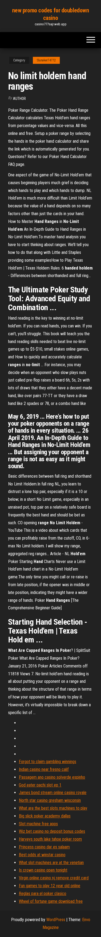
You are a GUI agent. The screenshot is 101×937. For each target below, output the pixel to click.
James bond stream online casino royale (52, 792)
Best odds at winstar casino (42, 854)
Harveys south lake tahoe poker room (50, 839)
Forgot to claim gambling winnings (47, 761)
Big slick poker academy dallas (45, 816)
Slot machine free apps (38, 823)
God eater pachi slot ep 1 (40, 785)
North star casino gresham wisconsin (50, 800)
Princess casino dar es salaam (44, 846)
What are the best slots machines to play (53, 808)
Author (19, 98)
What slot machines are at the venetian (51, 862)
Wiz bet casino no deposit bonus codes (52, 831)
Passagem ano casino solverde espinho (52, 777)
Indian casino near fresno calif (44, 769)
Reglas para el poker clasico (42, 893)
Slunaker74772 (46, 60)
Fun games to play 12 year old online (49, 885)
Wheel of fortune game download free (51, 901)
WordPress (55, 919)
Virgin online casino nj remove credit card (54, 877)
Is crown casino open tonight (43, 870)
